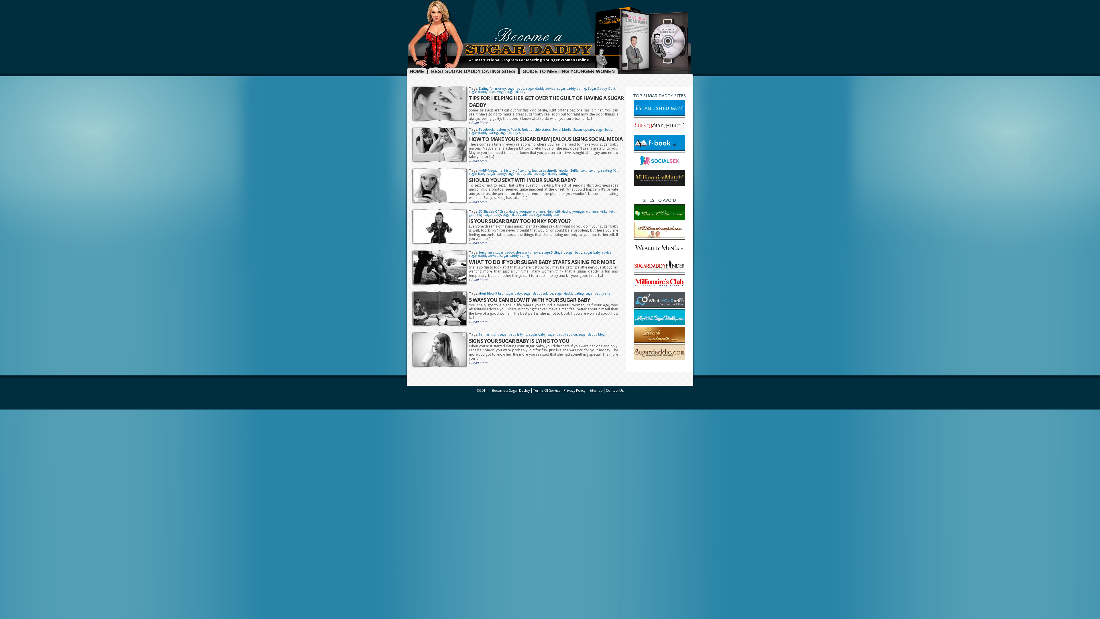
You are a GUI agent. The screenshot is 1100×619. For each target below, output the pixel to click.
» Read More (478, 122)
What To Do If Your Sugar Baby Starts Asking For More (542, 261)
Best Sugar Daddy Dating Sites (473, 71)
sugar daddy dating (571, 88)
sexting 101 (609, 170)
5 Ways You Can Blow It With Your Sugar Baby (529, 299)
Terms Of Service (547, 390)
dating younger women (527, 211)
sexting (593, 170)
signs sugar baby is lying (509, 334)
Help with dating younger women (572, 211)
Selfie (574, 170)
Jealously (502, 129)
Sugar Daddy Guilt (601, 88)
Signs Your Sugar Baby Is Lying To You (519, 340)
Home (417, 71)
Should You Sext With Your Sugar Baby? (522, 180)
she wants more (528, 252)
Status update (583, 129)
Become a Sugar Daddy (511, 390)
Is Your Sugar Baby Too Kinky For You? (520, 221)
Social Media (561, 129)
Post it (515, 129)
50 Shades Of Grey (493, 211)
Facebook (486, 129)
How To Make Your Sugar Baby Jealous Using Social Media (545, 139)
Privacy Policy (575, 390)
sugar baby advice (598, 252)
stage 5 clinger (553, 252)
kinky (604, 211)
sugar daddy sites (482, 91)
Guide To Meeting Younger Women (568, 71)
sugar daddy (496, 173)
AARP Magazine (490, 170)
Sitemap (596, 390)
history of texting (517, 170)
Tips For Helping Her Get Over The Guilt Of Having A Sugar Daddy (546, 101)
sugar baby (516, 88)
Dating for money (492, 88)
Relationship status (536, 129)
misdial (563, 170)
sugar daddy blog (592, 334)
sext (583, 170)
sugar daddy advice (540, 88)
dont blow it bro (491, 293)
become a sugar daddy (496, 252)
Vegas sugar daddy (511, 91)
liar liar (484, 334)
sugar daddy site (512, 132)
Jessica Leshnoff (544, 170)
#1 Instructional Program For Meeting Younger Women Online (529, 60)
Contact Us (615, 390)
